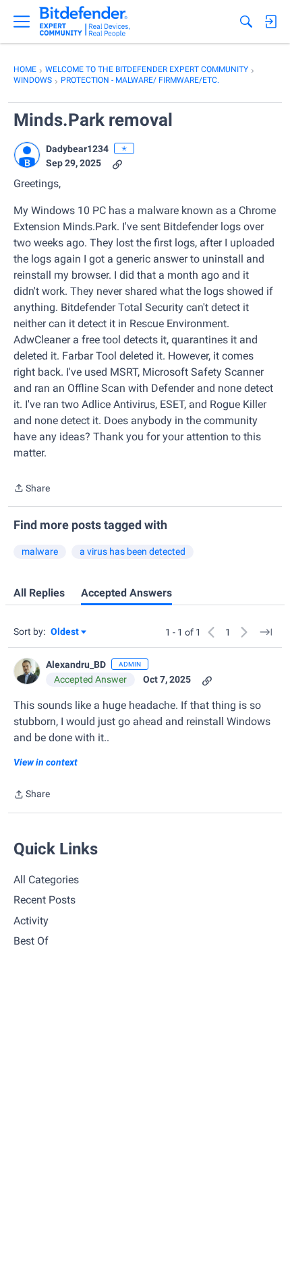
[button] (26, 154)
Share (31, 489)
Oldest (65, 632)
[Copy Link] (117, 163)
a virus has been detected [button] (132, 551)
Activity (31, 920)
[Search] (246, 21)
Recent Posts (44, 899)
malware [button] (40, 551)
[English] (85, 21)
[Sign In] (270, 21)
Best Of (31, 940)
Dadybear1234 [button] (77, 148)
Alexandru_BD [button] (76, 664)
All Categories (46, 879)
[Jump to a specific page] (266, 632)
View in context (45, 762)
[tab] (39, 593)
